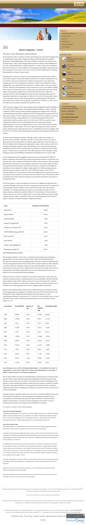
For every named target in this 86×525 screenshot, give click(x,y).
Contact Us (66, 104)
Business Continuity (39, 516)
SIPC (80, 510)
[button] (79, 4)
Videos (69, 72)
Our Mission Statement (69, 33)
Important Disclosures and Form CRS (56, 516)
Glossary (69, 86)
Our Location (66, 36)
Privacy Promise (28, 516)
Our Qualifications (67, 44)
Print (5, 47)
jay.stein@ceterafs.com (69, 119)
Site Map (43, 520)
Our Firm (64, 39)
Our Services (65, 41)
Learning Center (66, 54)
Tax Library (70, 92)
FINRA (76, 510)
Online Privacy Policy (17, 516)
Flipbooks (70, 78)
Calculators (70, 64)
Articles (69, 57)
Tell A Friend (66, 47)
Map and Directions (68, 121)
